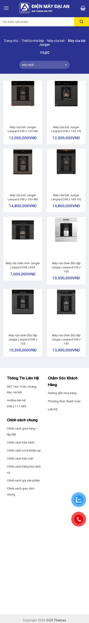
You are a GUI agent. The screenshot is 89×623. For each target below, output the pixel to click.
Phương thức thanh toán (64, 401)
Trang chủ (11, 41)
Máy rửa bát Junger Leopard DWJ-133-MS (23, 129)
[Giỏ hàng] (83, 8)
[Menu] (6, 8)
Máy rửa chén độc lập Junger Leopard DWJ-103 (23, 339)
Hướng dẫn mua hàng (62, 393)
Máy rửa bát (56, 41)
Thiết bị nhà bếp (32, 41)
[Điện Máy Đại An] (44, 8)
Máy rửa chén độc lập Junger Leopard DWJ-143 (66, 339)
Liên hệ (52, 409)
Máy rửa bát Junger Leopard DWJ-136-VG (66, 129)
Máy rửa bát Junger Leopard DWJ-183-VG (66, 197)
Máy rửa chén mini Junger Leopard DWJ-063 (23, 265)
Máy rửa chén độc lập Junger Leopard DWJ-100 (66, 267)
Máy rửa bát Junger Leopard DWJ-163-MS (23, 197)
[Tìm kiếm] (81, 21)
